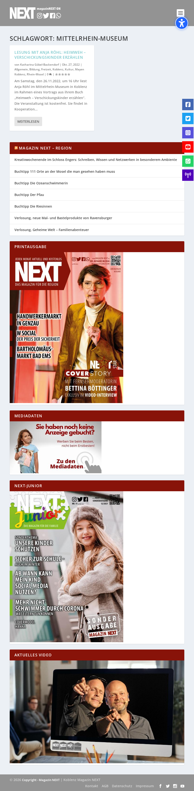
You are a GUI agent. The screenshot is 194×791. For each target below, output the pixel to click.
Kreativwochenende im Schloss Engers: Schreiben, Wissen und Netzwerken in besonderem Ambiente (95, 159)
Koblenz (58, 69)
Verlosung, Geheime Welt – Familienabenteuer (51, 229)
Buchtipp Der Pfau (29, 194)
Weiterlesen (28, 121)
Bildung (34, 69)
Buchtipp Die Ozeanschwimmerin (41, 183)
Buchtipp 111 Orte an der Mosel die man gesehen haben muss (64, 171)
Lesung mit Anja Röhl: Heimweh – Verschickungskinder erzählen (50, 55)
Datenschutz (122, 786)
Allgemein (21, 69)
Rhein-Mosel (35, 74)
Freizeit (46, 69)
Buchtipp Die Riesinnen (33, 206)
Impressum (145, 786)
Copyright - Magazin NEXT (41, 780)
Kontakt (91, 786)
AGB (105, 786)
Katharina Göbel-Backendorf (39, 65)
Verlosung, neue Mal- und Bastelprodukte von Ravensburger (63, 218)
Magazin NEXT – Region (45, 148)
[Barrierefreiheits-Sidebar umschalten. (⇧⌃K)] (181, 23)
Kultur (69, 69)
